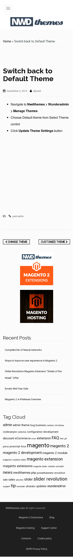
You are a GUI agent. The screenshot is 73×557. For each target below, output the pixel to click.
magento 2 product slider (14, 460)
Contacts (26, 538)
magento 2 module (55, 453)
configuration (34, 431)
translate (21, 486)
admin (7, 425)
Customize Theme (53, 241)
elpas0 (37, 90)
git (65, 438)
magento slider (40, 466)
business (41, 425)
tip (13, 485)
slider (28, 479)
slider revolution (50, 479)
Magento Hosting (25, 528)
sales (11, 479)
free (62, 438)
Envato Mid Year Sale (16, 388)
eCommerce (23, 438)
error (34, 438)
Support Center (49, 528)
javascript (15, 446)
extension (44, 438)
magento (38, 445)
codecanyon (10, 431)
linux (23, 446)
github (6, 446)
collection (22, 432)
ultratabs (30, 486)
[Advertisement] (36, 174)
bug (32, 425)
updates (41, 486)
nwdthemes (21, 473)
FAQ (55, 437)
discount (8, 438)
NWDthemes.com (15, 508)
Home (7, 41)
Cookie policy (45, 538)
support (6, 486)
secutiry (19, 480)
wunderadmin (56, 486)
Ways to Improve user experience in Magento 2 (31, 360)
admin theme (21, 425)
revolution (59, 473)
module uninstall (56, 466)
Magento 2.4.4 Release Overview (23, 399)
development (50, 431)
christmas (59, 425)
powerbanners (45, 472)
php (33, 473)
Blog (51, 517)
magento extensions (18, 466)
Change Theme (17, 241)
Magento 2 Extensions (31, 517)
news (7, 472)
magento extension (45, 459)
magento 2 (59, 446)
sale (5, 479)
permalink (18, 216)
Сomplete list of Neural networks (23, 349)
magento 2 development (22, 453)
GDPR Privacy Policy (36, 549)
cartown (50, 425)
